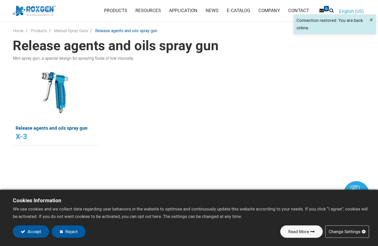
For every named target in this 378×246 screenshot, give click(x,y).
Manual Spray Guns (71, 30)
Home (18, 30)
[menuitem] (148, 11)
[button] (331, 11)
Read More (298, 231)
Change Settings (345, 231)
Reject (71, 231)
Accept (33, 231)
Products (39, 30)
